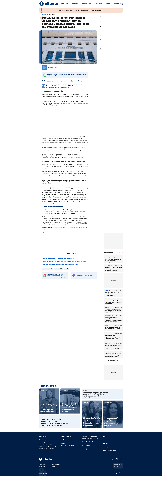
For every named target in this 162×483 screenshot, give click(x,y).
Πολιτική (84, 449)
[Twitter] (100, 30)
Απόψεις (105, 440)
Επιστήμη (105, 443)
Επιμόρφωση (106, 447)
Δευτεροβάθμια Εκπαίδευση (46, 444)
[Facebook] (100, 26)
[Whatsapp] (100, 43)
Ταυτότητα (52, 466)
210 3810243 (117, 466)
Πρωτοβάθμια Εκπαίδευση (45, 442)
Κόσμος (105, 436)
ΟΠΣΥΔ (96, 438)
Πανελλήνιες (99, 3)
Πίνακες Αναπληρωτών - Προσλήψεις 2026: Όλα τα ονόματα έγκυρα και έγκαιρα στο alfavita (64, 261)
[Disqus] (70, 299)
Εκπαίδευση (75, 3)
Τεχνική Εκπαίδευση (44, 446)
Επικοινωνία (42, 466)
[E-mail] (100, 48)
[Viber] (100, 39)
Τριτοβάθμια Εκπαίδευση (88, 442)
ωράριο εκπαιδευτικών (47, 268)
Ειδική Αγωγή (53, 446)
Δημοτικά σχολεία (58, 268)
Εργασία (108, 3)
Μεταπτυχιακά (86, 445)
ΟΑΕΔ (65, 445)
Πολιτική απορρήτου (55, 464)
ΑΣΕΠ (62, 445)
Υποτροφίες (42, 448)
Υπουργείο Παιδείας (86, 3)
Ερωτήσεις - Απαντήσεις (109, 450)
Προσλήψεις (71, 445)
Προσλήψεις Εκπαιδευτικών (89, 436)
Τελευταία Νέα (64, 3)
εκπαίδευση (48, 385)
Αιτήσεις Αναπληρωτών (87, 438)
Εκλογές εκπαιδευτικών (51, 448)
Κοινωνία (116, 3)
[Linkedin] (100, 35)
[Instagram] (116, 459)
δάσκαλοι (67, 268)
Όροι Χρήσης (42, 464)
